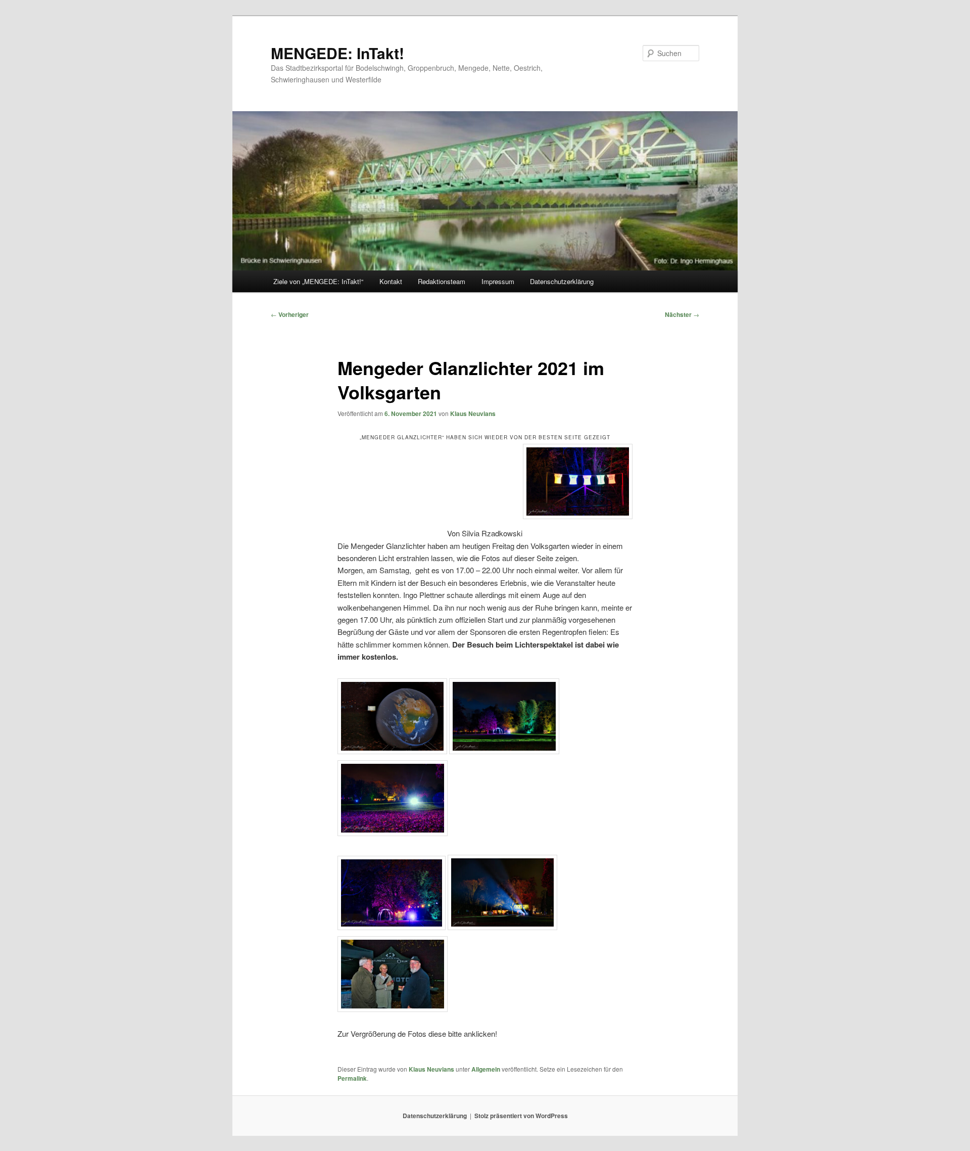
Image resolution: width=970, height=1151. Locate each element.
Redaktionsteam (441, 281)
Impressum (497, 281)
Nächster (682, 314)
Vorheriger (290, 314)
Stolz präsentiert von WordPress (521, 1115)
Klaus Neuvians (473, 413)
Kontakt (390, 281)
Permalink (352, 1078)
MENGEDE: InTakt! (337, 53)
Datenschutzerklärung (562, 281)
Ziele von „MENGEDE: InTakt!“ (318, 281)
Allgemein (485, 1069)
